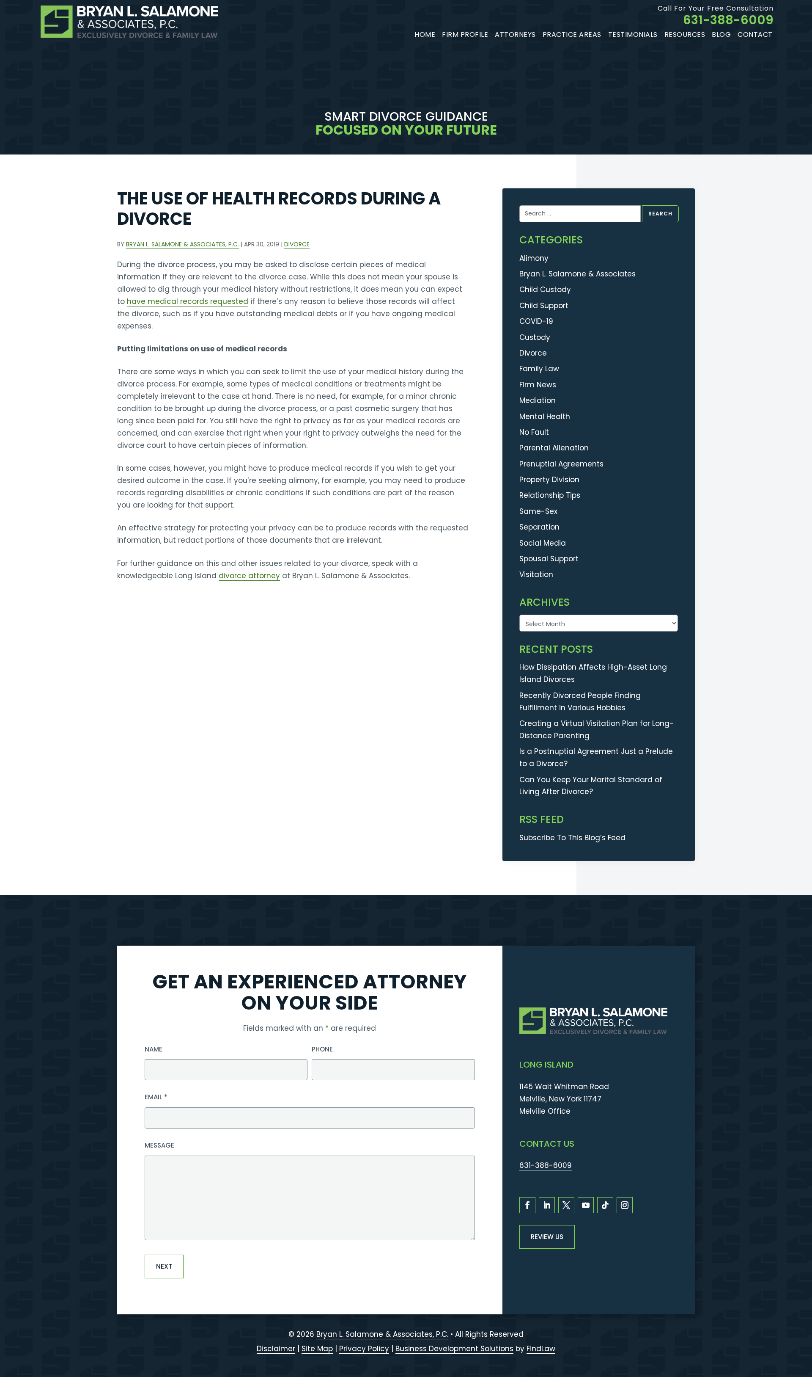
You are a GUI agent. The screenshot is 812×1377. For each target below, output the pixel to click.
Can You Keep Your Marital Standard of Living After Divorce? (590, 786)
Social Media (542, 543)
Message (159, 1145)
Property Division (549, 480)
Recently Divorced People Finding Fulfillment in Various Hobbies (580, 701)
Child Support (543, 306)
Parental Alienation (554, 448)
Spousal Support (549, 559)
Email (156, 1097)
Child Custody (545, 289)
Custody (534, 337)
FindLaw (541, 1349)
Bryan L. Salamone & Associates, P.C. (182, 244)
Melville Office (545, 1111)
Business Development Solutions (454, 1349)
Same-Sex (538, 511)
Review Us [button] (547, 1236)
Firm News (537, 385)
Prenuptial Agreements (561, 464)
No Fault (534, 432)
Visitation (536, 574)
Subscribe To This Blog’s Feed (572, 838)
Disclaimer (276, 1349)
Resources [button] (684, 34)
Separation (539, 527)
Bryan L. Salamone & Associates (577, 274)
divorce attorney (249, 576)
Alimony (534, 258)
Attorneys (515, 34)
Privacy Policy (364, 1349)
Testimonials (633, 34)
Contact (755, 34)
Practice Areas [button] (572, 34)
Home (424, 34)
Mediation (537, 400)
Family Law (539, 369)
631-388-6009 (728, 19)
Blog (721, 34)
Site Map (317, 1349)
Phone (322, 1049)
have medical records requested (187, 301)
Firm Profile (465, 34)
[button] (801, 1327)
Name (153, 1049)
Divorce (297, 244)
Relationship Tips (549, 495)
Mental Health (544, 416)
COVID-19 (536, 321)
